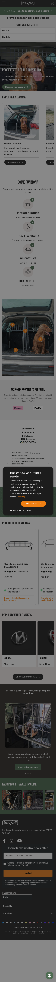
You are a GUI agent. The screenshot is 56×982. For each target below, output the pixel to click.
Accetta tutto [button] (33, 503)
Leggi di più (22, 496)
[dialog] (28, 491)
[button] (20, 510)
